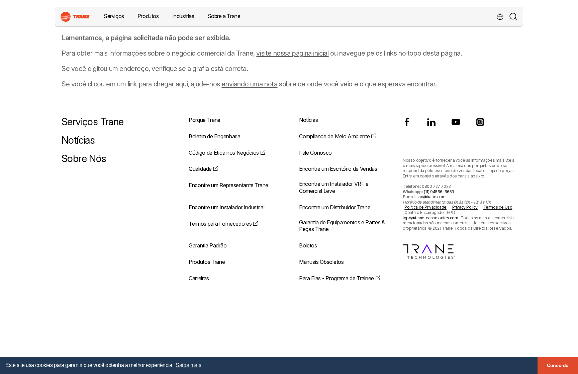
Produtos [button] (148, 16)
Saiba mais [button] (188, 365)
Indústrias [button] (183, 16)
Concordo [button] (558, 365)
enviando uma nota (249, 84)
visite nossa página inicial (292, 53)
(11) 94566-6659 (439, 191)
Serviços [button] (114, 16)
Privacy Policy (465, 207)
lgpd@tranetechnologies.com (430, 217)
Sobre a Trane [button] (224, 16)
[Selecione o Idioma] (500, 17)
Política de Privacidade (425, 207)
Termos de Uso (497, 207)
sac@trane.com (431, 196)
